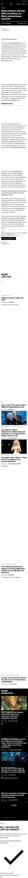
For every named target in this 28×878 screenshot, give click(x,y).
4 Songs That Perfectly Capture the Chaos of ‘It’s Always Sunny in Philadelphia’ (13, 680)
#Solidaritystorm (17, 43)
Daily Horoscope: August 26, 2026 (12, 299)
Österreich (8, 234)
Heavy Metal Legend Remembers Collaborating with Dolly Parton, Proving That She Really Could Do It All (13, 433)
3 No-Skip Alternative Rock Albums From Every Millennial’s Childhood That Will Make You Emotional (13, 569)
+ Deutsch (24, 1)
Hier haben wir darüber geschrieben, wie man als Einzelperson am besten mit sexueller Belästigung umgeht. (14, 193)
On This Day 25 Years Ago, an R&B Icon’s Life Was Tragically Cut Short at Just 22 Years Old (13, 770)
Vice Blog (17, 235)
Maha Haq (11, 409)
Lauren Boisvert (13, 438)
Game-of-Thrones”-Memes (17, 218)
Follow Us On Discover (8, 238)
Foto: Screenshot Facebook (9, 39)
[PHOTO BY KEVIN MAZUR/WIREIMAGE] (14, 759)
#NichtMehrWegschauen (19, 147)
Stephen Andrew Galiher (15, 463)
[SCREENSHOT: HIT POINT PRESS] (14, 703)
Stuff (13, 235)
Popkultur (3, 7)
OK (1, 877)
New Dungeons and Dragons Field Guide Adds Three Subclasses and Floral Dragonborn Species (12, 715)
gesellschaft (8, 232)
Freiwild (6, 139)
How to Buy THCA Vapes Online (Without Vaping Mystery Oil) (13, 406)
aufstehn (20, 173)
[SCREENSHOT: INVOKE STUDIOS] (14, 784)
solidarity (9, 235)
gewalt (13, 232)
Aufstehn (3, 232)
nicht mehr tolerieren (10, 100)
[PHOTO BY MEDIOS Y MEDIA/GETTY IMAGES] (14, 730)
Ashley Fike (11, 302)
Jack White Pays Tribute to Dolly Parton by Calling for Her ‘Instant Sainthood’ (14, 459)
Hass (16, 232)
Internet (19, 232)
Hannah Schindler (7, 23)
